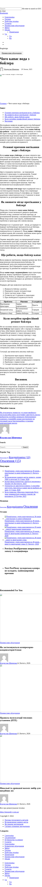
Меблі (7, 848)
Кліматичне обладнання (14, 846)
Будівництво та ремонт (14, 840)
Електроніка (9, 844)
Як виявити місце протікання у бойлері (20, 115)
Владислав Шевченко (11, 69)
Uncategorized (10, 838)
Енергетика (4, 457)
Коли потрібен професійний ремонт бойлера (22, 119)
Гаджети (8, 842)
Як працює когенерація (14, 824)
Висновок (9, 121)
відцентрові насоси (9, 423)
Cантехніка (9, 836)
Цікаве (7, 859)
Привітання (9, 855)
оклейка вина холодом (14, 415)
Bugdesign (4, 13)
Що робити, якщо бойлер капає (17, 117)
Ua (6, 880)
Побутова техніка (12, 852)
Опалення (10, 461)
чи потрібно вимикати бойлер (18, 417)
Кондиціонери (19, 457)
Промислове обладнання (11, 53)
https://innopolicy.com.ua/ (9, 812)
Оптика (8, 850)
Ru (10, 884)
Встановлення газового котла (16, 822)
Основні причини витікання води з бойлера (22, 113)
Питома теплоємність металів (16, 820)
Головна (3, 103)
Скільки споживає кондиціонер (17, 826)
